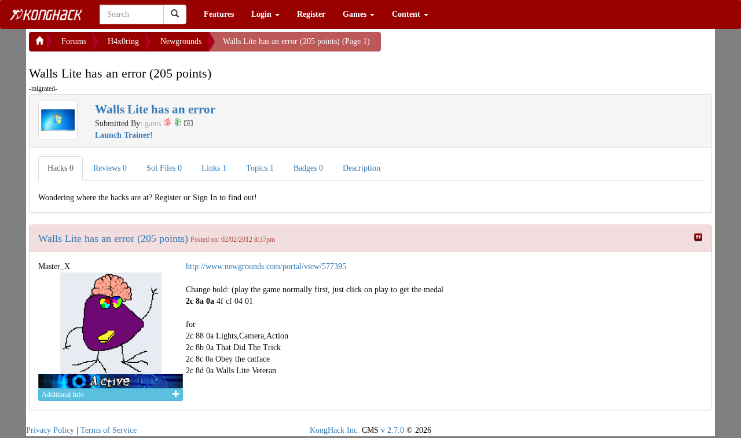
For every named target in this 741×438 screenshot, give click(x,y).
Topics (260, 168)
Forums (73, 41)
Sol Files (164, 168)
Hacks (60, 168)
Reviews (110, 168)
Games (356, 14)
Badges (308, 168)
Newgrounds (180, 41)
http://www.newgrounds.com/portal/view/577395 (266, 266)
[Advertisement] (473, 46)
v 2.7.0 (392, 430)
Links (213, 168)
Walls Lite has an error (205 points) (113, 238)
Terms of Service (108, 430)
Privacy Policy (50, 430)
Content (407, 14)
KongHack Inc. (335, 430)
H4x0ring (123, 41)
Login (262, 14)
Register (311, 14)
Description (361, 168)
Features (219, 14)
